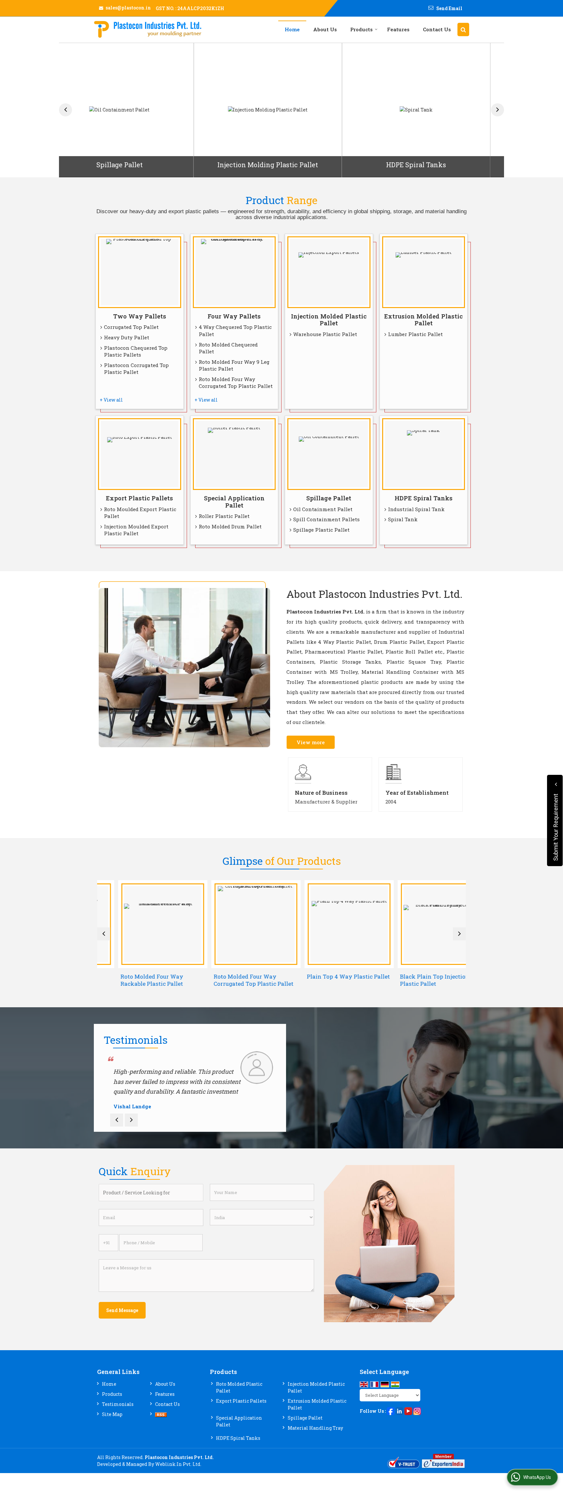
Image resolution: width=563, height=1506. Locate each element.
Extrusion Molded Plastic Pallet (423, 319)
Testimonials (118, 1404)
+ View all (111, 400)
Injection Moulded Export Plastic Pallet (136, 530)
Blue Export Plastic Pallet (430, 164)
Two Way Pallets (139, 316)
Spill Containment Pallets (326, 519)
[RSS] (161, 1414)
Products (361, 29)
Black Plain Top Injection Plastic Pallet (413, 980)
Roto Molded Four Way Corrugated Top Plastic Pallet (236, 383)
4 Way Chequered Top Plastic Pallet (235, 330)
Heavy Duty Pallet (126, 337)
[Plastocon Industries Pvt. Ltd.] (147, 29)
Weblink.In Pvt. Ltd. (178, 1464)
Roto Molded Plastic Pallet (239, 1387)
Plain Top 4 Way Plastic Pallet (327, 976)
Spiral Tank (403, 519)
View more (310, 742)
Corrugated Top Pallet (131, 327)
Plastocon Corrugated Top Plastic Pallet (136, 369)
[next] (497, 109)
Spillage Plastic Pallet (321, 529)
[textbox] (151, 1192)
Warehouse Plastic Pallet (325, 334)
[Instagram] (417, 1410)
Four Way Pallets (234, 316)
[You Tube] (408, 1410)
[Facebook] (391, 1410)
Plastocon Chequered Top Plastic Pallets (135, 351)
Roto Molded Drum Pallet (230, 526)
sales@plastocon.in (128, 8)
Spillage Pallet (328, 498)
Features (398, 29)
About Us (325, 29)
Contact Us (437, 29)
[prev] (65, 109)
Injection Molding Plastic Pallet (133, 164)
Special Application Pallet (234, 501)
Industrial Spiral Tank (416, 509)
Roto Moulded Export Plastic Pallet (140, 513)
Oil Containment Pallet (323, 509)
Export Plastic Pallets (139, 498)
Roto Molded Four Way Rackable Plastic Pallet (130, 980)
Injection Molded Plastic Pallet (329, 319)
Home (292, 29)
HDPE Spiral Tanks (282, 164)
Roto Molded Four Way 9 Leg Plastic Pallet (234, 365)
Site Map (112, 1414)
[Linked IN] (399, 1410)
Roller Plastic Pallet (224, 516)
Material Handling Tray (315, 1428)
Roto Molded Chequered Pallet (228, 348)
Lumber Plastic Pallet (415, 334)
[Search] (463, 29)
